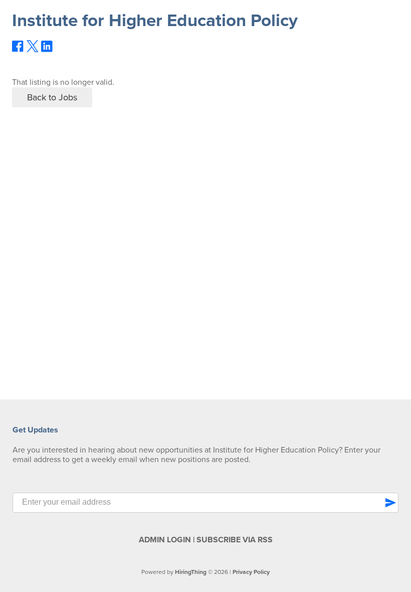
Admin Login (165, 540)
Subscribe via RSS (234, 540)
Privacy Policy (251, 571)
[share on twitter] (33, 50)
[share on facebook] (18, 50)
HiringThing (191, 571)
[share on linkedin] (47, 50)
